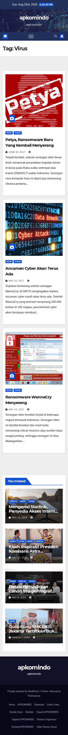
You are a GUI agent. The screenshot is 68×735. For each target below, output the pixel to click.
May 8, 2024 (19, 597)
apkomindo (34, 17)
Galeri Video (53, 704)
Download (39, 704)
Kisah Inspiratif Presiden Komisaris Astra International (33, 551)
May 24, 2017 (17, 281)
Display (13, 501)
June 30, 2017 (17, 152)
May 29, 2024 (20, 517)
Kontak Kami (16, 712)
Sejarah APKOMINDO (47, 712)
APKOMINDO (25, 704)
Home (12, 704)
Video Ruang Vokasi (46, 726)
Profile (39, 541)
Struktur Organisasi (46, 719)
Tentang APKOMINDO (22, 726)
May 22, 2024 (20, 557)
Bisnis (13, 541)
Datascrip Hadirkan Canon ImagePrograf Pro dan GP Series (30, 591)
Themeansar (34, 696)
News (9, 133)
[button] (55, 36)
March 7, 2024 (21, 637)
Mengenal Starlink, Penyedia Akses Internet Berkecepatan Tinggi (34, 511)
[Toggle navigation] (31, 36)
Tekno (18, 133)
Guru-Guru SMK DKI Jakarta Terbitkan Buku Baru (33, 631)
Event (22, 541)
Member (29, 712)
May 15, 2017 (17, 409)
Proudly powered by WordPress (23, 691)
